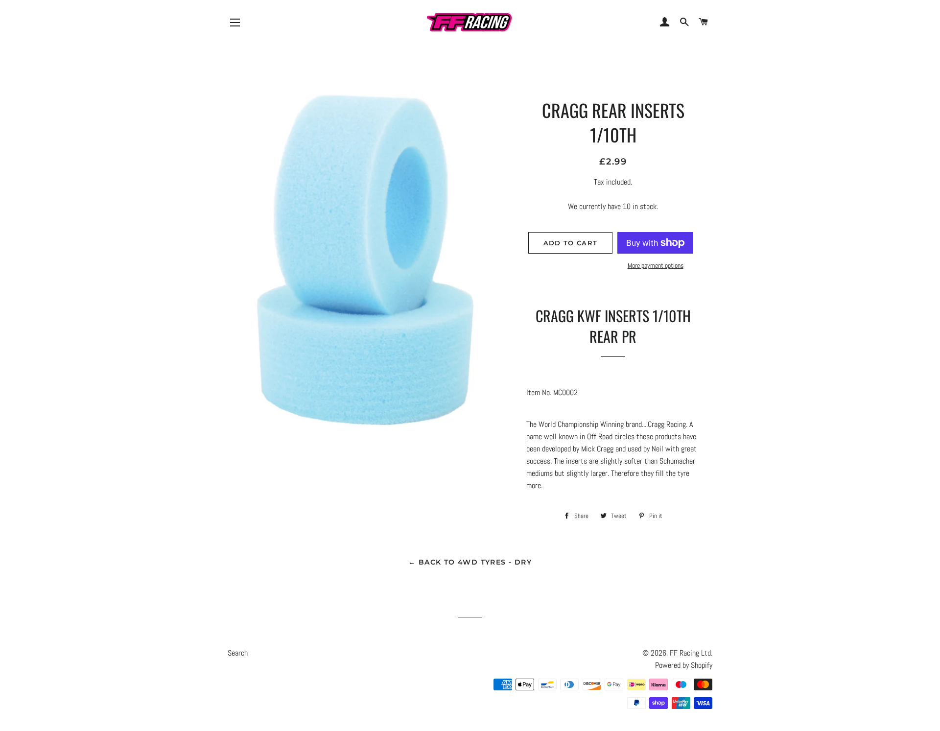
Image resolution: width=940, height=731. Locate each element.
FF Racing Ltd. (691, 653)
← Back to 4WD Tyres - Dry (470, 562)
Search (238, 653)
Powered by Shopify (683, 665)
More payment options (655, 265)
